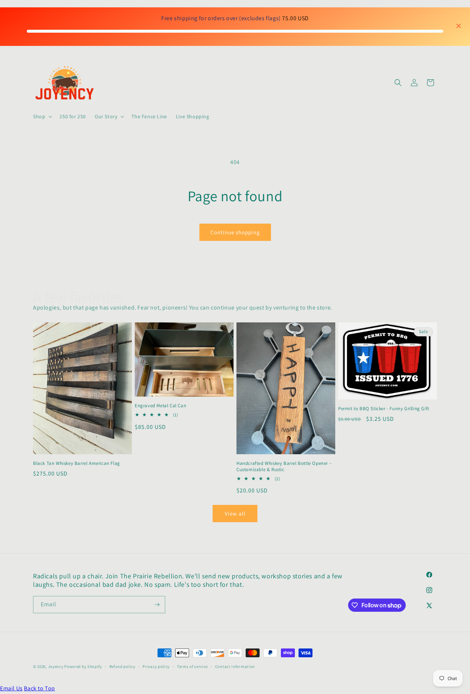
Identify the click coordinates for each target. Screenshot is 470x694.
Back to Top (39, 688)
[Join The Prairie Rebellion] (157, 604)
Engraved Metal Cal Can (160, 406)
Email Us (11, 688)
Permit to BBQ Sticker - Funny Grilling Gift (383, 409)
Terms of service (192, 666)
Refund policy (122, 666)
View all (235, 513)
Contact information (235, 666)
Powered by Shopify (83, 666)
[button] (42, 116)
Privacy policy (156, 666)
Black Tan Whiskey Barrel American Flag (76, 463)
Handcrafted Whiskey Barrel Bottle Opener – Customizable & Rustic (284, 466)
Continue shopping (235, 232)
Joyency (56, 666)
